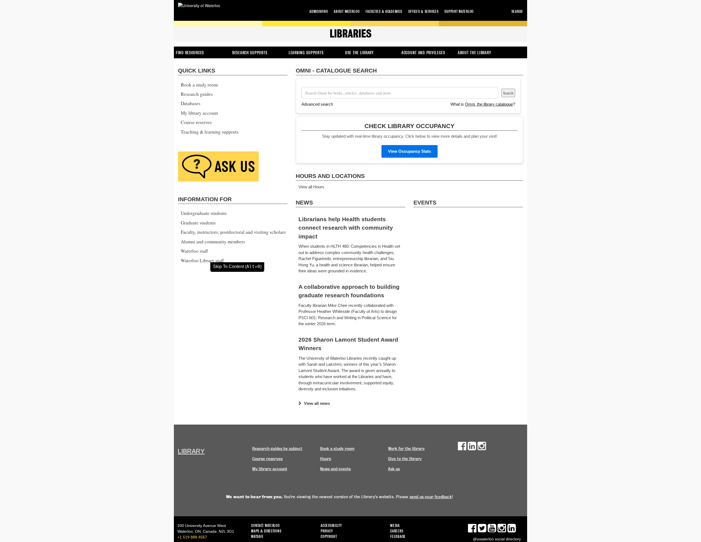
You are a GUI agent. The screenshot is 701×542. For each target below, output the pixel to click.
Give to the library (405, 459)
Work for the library (406, 448)
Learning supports (306, 52)
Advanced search (317, 104)
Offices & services (423, 11)
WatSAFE (257, 536)
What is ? (482, 104)
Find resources (190, 52)
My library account (199, 113)
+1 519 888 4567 (192, 537)
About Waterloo (347, 11)
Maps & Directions (266, 531)
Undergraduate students (204, 213)
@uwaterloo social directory (497, 539)
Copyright (329, 536)
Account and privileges (423, 52)
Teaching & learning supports (210, 132)
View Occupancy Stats (409, 151)
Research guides (197, 94)
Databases (190, 103)
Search (517, 11)
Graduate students (198, 223)
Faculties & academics (384, 11)
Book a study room (199, 85)
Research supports (249, 52)
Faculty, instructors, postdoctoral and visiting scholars (233, 232)
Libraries (351, 33)
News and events (335, 469)
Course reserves (196, 122)
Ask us (394, 469)
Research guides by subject (277, 448)
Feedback (397, 536)
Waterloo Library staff (202, 260)
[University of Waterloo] (199, 5)
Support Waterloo (459, 11)
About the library (474, 52)
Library (191, 451)
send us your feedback (431, 497)
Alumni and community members (213, 241)
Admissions (318, 11)
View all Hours (311, 186)
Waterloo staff (194, 251)
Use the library (359, 52)
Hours (325, 459)
